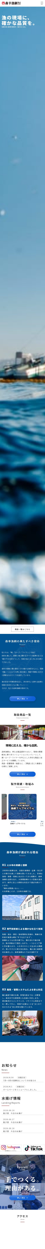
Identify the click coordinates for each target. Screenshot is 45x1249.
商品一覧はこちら (22, 629)
